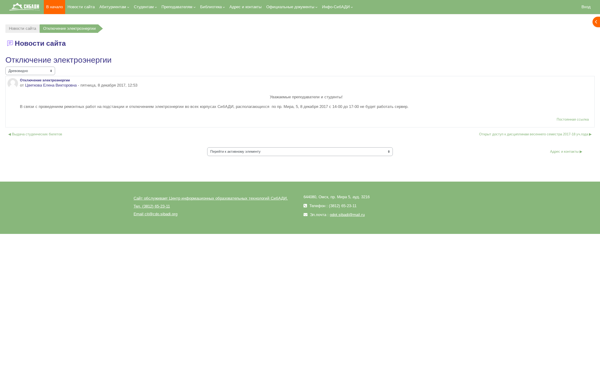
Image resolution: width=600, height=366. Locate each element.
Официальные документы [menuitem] (290, 7)
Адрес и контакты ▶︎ (566, 151)
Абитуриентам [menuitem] (112, 7)
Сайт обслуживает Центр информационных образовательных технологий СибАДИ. (211, 198)
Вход (586, 7)
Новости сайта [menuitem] (81, 7)
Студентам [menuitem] (144, 7)
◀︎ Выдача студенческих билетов (35, 134)
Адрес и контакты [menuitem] (245, 7)
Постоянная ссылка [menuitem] (573, 119)
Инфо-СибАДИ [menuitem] (336, 7)
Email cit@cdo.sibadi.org (155, 214)
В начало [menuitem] (54, 7)
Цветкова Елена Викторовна (51, 85)
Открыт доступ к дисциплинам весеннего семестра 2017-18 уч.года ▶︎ (535, 134)
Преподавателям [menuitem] (176, 7)
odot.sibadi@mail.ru (347, 215)
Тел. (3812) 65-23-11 (152, 206)
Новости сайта (22, 28)
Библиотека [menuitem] (211, 7)
